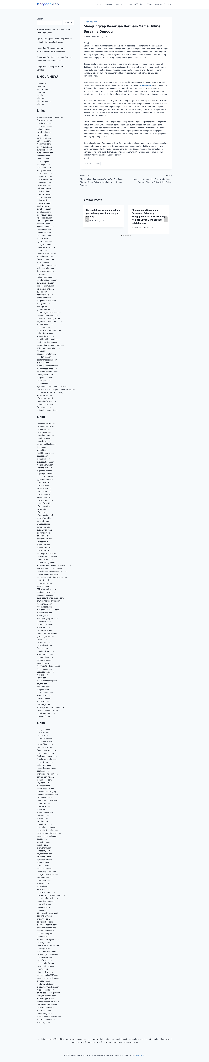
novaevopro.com (44, 182)
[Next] (166, 219)
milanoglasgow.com (45, 957)
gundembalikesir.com (46, 444)
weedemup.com (44, 357)
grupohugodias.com (45, 636)
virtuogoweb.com (44, 468)
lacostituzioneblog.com (47, 681)
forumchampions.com (46, 750)
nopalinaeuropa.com (46, 713)
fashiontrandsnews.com (47, 556)
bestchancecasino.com (47, 360)
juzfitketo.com (43, 701)
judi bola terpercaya (66, 1039)
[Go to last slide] (87, 219)
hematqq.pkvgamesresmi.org (125, 1042)
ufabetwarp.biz (43, 482)
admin (88, 37)
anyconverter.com (45, 854)
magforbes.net (43, 803)
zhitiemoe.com (43, 687)
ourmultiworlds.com (45, 738)
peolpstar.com (43, 771)
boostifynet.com (44, 191)
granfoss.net (42, 969)
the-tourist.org (43, 815)
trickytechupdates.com (47, 1005)
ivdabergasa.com (44, 604)
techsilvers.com (44, 642)
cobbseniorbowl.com (46, 592)
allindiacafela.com (45, 972)
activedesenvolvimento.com (49, 330)
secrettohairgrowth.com (47, 898)
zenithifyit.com (43, 165)
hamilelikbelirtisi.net (45, 227)
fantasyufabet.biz (44, 491)
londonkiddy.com (44, 395)
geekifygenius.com (45, 295)
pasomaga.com (43, 704)
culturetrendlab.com (46, 283)
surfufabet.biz (43, 521)
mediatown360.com (46, 984)
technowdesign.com (46, 595)
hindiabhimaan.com (45, 1008)
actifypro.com (43, 206)
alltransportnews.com (46, 553)
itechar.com (42, 447)
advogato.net (43, 818)
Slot (117, 4)
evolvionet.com (43, 135)
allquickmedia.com (45, 868)
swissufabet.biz (44, 497)
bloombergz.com (44, 824)
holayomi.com (43, 383)
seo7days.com (43, 889)
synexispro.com (44, 380)
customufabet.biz (44, 530)
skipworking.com (44, 848)
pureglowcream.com (46, 892)
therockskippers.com (46, 966)
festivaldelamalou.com (47, 756)
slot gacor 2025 (49, 1039)
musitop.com (42, 675)
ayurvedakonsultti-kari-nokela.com (52, 577)
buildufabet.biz (43, 550)
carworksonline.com (45, 777)
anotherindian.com (45, 692)
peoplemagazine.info (46, 426)
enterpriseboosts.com (46, 827)
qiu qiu (40, 95)
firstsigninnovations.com (47, 759)
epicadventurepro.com (46, 265)
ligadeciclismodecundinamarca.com (52, 386)
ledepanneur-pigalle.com (48, 939)
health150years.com (45, 789)
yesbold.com (42, 450)
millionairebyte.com (45, 404)
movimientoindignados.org (48, 666)
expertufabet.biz (44, 488)
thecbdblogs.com (44, 1013)
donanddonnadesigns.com (48, 318)
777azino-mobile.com (46, 589)
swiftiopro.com (43, 224)
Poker (142, 4)
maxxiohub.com (44, 167)
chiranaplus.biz (43, 948)
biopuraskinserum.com (47, 925)
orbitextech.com (44, 298)
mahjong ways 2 (164, 1039)
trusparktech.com (44, 185)
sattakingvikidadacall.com (48, 339)
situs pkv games (44, 89)
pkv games (89, 164)
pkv (38, 1039)
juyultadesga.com (44, 607)
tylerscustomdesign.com (47, 774)
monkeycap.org (43, 806)
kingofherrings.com (45, 877)
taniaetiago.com (44, 698)
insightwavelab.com (45, 268)
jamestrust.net (43, 842)
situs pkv (41, 98)
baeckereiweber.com (46, 423)
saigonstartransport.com (47, 913)
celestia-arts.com (44, 747)
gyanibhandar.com (45, 480)
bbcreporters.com (45, 559)
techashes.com (43, 429)
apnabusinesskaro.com (47, 1019)
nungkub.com (43, 690)
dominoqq (41, 83)
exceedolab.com (44, 235)
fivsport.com (42, 648)
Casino (124, 4)
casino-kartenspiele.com (47, 830)
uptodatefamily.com (45, 672)
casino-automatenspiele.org (49, 833)
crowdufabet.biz (44, 548)
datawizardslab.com (46, 247)
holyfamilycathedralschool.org (50, 392)
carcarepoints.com (45, 630)
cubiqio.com (42, 250)
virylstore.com (43, 783)
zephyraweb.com (44, 170)
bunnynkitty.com (44, 904)
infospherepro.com (45, 256)
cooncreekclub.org (45, 741)
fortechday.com (44, 407)
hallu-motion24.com (45, 963)
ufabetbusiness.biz (45, 500)
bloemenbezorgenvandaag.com (51, 895)
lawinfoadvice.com (45, 654)
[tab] (121, 235)
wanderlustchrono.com (47, 280)
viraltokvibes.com (44, 797)
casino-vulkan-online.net (48, 978)
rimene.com (42, 937)
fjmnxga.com (42, 910)
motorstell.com (43, 786)
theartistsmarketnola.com (48, 945)
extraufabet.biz (43, 509)
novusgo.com (43, 274)
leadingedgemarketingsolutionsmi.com (54, 565)
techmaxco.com (44, 233)
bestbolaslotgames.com (47, 342)
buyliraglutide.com (45, 474)
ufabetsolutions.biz (45, 515)
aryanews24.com (44, 583)
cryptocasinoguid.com (46, 562)
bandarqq (41, 86)
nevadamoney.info (45, 934)
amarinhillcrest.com (45, 812)
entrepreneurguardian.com (48, 348)
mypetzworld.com (44, 613)
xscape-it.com (43, 586)
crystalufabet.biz (44, 539)
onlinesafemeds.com (46, 477)
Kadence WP (140, 1055)
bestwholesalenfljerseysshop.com (52, 571)
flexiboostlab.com (44, 218)
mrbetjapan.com (44, 880)
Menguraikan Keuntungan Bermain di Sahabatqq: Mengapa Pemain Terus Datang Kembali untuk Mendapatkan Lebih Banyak (148, 216)
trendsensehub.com (45, 286)
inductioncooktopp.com (47, 369)
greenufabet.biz (44, 503)
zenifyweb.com (43, 303)
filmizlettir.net (43, 735)
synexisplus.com (44, 138)
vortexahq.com (43, 161)
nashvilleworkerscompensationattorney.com (56, 389)
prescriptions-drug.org (46, 792)
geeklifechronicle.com (46, 253)
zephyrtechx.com (44, 197)
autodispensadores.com (47, 366)
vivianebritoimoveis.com (47, 800)
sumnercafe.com (44, 660)
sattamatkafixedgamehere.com (50, 345)
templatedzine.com (45, 651)
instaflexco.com (44, 212)
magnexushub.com (45, 465)
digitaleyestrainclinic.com (48, 987)
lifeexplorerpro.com (45, 271)
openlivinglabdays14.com (48, 574)
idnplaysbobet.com (45, 336)
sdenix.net (41, 809)
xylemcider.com (44, 695)
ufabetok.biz (42, 542)
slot (97, 164)
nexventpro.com (44, 194)
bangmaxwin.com (44, 916)
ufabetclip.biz (43, 485)
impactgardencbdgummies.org (50, 707)
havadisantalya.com (45, 435)
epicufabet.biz (43, 536)
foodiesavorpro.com (45, 259)
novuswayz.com (44, 203)
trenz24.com (42, 845)
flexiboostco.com (44, 120)
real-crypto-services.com (48, 610)
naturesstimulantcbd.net (47, 710)
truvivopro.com (43, 156)
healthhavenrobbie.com (47, 315)
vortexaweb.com (44, 173)
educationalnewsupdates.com (50, 117)
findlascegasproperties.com (49, 312)
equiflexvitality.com (45, 324)
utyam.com (42, 678)
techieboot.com (44, 441)
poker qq (107, 1042)
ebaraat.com (42, 456)
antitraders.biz (43, 580)
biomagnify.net (43, 716)
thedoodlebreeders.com (47, 633)
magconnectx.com (45, 377)
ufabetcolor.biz (43, 506)
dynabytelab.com (44, 132)
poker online (141, 1039)
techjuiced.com (43, 459)
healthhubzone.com (45, 453)
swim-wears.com (44, 765)
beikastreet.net (43, 732)
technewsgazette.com (46, 871)
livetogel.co (42, 307)
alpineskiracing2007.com (47, 975)
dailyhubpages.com (45, 333)
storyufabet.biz (43, 533)
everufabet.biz (43, 545)
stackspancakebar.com (47, 951)
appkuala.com (43, 886)
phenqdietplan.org (45, 657)
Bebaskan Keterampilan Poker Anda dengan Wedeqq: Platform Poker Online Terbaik (152, 179)
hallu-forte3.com (44, 960)
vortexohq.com (43, 262)
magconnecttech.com (46, 301)
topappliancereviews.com (48, 1002)
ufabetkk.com (43, 866)
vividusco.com (43, 159)
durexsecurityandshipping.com (50, 598)
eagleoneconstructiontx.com (49, 321)
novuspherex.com (44, 179)
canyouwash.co (44, 432)
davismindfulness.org (46, 401)
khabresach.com (44, 1010)
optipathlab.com (44, 129)
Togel (149, 4)
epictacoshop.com (45, 922)
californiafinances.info (46, 928)
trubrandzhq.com (44, 188)
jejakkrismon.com (44, 860)
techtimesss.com (44, 780)
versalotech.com (44, 230)
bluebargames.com (45, 753)
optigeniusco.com (44, 176)
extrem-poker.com (45, 624)
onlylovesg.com (43, 327)
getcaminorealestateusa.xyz (49, 410)
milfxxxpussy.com (44, 669)
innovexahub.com (44, 147)
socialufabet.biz (44, 518)
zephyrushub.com (44, 126)
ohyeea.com (42, 684)
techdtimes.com (44, 438)
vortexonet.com (44, 141)
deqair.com (42, 639)
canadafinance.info (45, 931)
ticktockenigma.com (45, 289)
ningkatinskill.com (44, 645)
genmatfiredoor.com (46, 309)
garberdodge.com (45, 762)
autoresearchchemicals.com (49, 1016)
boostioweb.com (44, 123)
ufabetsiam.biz (43, 494)
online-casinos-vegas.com (48, 993)
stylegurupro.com (44, 244)
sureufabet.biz (43, 527)
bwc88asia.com (44, 622)
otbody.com (42, 839)
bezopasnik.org (43, 907)
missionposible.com (45, 990)
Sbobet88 (133, 4)
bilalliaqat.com (43, 363)
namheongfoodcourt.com (48, 954)
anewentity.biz (43, 883)
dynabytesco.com (44, 241)
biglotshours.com (44, 471)
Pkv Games (108, 4)
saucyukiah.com (44, 729)
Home (98, 4)
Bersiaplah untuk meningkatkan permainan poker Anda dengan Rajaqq (103, 213)
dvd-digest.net (43, 942)
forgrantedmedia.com (46, 768)
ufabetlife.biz (42, 512)
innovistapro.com (44, 215)
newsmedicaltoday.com (47, 372)
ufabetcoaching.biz (45, 398)
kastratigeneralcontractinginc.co (51, 568)
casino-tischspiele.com (47, 836)
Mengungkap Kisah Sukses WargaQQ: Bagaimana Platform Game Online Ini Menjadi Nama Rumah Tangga (102, 180)
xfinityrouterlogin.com (46, 996)
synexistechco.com (45, 153)
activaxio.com (43, 238)
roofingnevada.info (45, 375)
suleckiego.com (43, 1022)
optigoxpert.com (44, 200)
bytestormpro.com (45, 277)
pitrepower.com (43, 981)
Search (40, 19)
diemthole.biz (43, 863)
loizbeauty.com (43, 851)
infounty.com (42, 616)
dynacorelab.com (44, 150)
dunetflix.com (43, 663)
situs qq (91, 1039)
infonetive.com (43, 919)
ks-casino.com (43, 627)
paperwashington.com (46, 354)
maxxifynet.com (44, 144)
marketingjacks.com (45, 999)
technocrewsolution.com (47, 795)
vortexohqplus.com (45, 221)
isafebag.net (42, 821)
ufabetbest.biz (43, 524)
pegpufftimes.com (45, 744)
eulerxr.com (42, 292)
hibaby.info (42, 351)
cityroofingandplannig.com (48, 601)
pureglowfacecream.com (47, 874)
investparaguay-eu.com (47, 619)
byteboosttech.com (45, 462)
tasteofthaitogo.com (46, 901)
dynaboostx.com (44, 209)
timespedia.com (44, 857)
